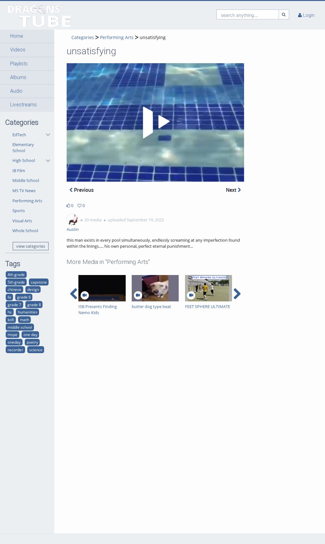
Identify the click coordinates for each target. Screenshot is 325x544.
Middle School (25, 180)
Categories (82, 37)
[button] (27, 36)
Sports (18, 210)
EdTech (19, 135)
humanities (27, 311)
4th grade (16, 274)
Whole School (25, 230)
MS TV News (24, 190)
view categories (30, 246)
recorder (15, 349)
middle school (20, 327)
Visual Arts (22, 221)
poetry (32, 342)
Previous (83, 189)
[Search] (284, 14)
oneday (14, 342)
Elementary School (23, 147)
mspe (12, 334)
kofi (11, 319)
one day (30, 334)
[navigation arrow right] (237, 294)
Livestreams (23, 105)
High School (23, 160)
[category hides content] (46, 135)
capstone (39, 282)
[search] (247, 14)
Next (232, 189)
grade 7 (14, 304)
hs (10, 311)
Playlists (19, 64)
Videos (17, 50)
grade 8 (34, 304)
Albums (18, 77)
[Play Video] (155, 122)
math (24, 319)
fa (9, 296)
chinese (14, 289)
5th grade (16, 282)
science (36, 349)
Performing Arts (27, 201)
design (33, 289)
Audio (16, 91)
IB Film (18, 170)
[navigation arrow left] (74, 294)
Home (16, 36)
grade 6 (24, 296)
